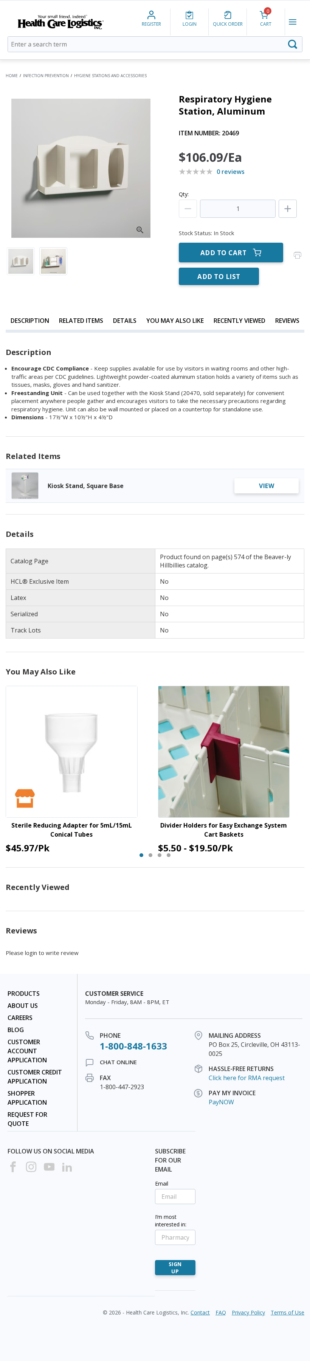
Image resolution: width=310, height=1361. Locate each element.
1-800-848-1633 (133, 1046)
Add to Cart (223, 252)
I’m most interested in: (170, 1220)
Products (24, 993)
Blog (16, 1030)
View (266, 486)
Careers (20, 1018)
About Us (23, 1005)
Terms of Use (287, 1312)
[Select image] (21, 261)
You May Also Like (175, 320)
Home (12, 75)
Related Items (81, 320)
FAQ (220, 1312)
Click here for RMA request (247, 1078)
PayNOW (221, 1102)
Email (161, 1183)
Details (124, 320)
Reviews (287, 320)
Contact (200, 1312)
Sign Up (175, 1267)
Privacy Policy (248, 1312)
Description (30, 320)
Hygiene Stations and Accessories (110, 75)
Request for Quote (27, 1119)
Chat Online (118, 1062)
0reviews (231, 171)
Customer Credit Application (35, 1076)
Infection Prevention (46, 75)
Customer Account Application (27, 1051)
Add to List (218, 276)
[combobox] (155, 44)
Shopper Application (27, 1098)
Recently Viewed (239, 320)
